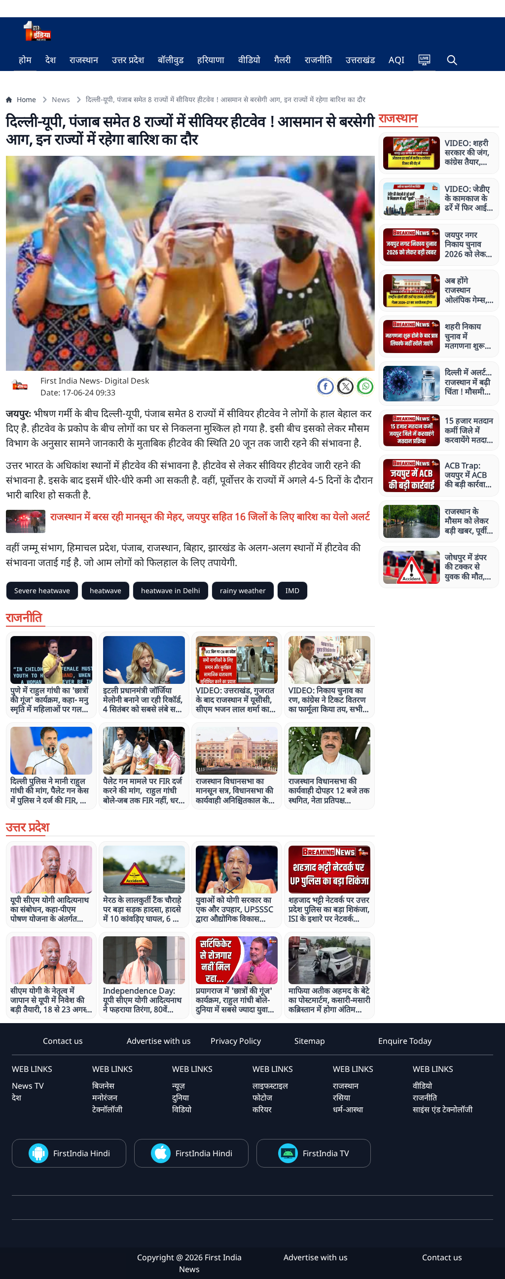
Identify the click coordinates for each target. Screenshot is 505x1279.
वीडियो (249, 60)
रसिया (341, 1097)
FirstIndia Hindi (81, 1153)
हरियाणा (210, 60)
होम (25, 60)
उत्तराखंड (360, 60)
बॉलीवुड (170, 60)
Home (26, 99)
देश (50, 60)
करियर (262, 1109)
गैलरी (282, 60)
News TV (28, 1085)
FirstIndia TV (326, 1153)
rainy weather (243, 590)
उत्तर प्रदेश (128, 60)
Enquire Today (405, 1040)
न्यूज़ (178, 1085)
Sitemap (309, 1040)
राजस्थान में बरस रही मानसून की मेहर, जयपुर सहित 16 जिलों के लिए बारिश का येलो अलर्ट (210, 516)
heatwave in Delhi (170, 590)
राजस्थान (84, 60)
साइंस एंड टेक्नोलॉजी (442, 1109)
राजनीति (318, 60)
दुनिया (180, 1097)
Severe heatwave (42, 590)
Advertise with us (159, 1040)
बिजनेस (103, 1085)
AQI (396, 60)
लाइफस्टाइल (270, 1085)
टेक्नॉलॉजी (107, 1109)
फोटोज (262, 1097)
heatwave (105, 590)
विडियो (181, 1109)
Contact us (63, 1040)
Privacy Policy (236, 1040)
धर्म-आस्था (348, 1109)
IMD (292, 590)
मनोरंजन (104, 1097)
